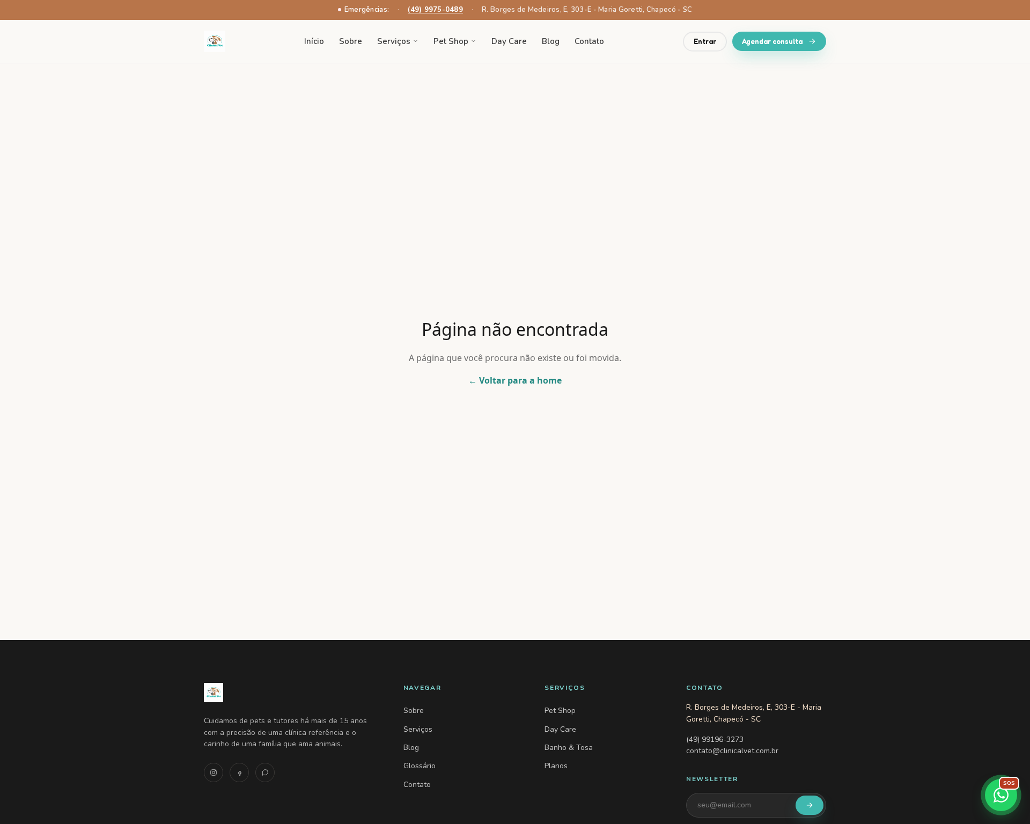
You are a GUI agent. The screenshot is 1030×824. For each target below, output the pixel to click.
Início (314, 41)
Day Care (509, 41)
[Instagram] (213, 772)
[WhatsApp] (265, 772)
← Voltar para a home (515, 380)
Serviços (393, 41)
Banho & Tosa (569, 747)
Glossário (419, 766)
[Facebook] (239, 772)
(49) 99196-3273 (715, 739)
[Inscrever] (809, 805)
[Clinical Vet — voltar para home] (214, 41)
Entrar (705, 40)
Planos (556, 766)
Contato (589, 41)
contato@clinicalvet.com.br (732, 751)
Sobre (350, 41)
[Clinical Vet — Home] (291, 692)
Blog (551, 41)
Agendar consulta (772, 40)
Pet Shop (450, 41)
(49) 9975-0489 (435, 9)
